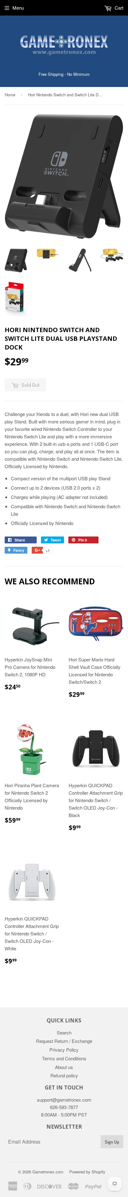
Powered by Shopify (87, 1172)
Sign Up (112, 1142)
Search (64, 1032)
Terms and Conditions (64, 1058)
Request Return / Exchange (64, 1041)
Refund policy (64, 1075)
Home (10, 95)
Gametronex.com (47, 1172)
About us (64, 1067)
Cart (118, 7)
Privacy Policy (64, 1049)
